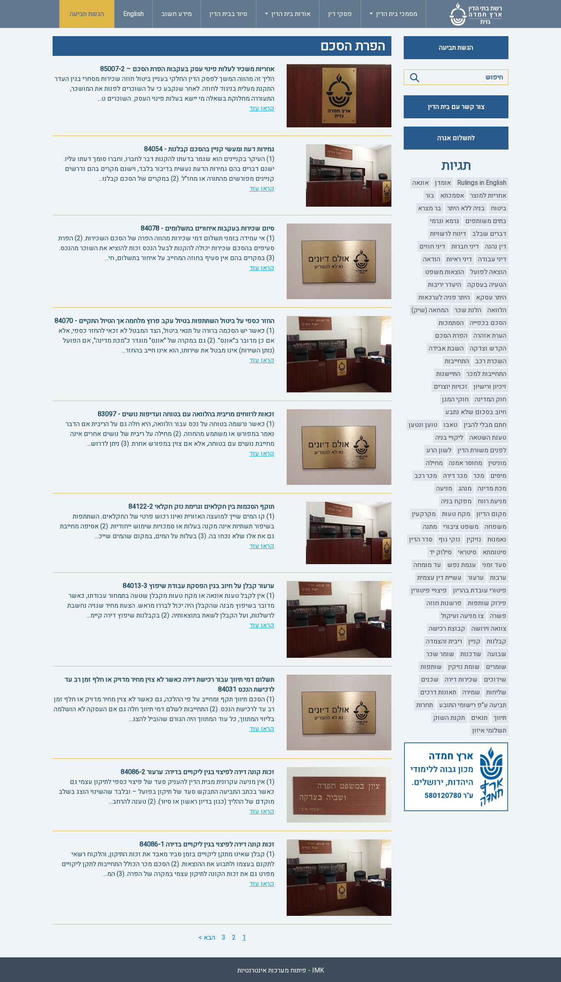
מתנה (430, 527)
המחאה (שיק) (430, 310)
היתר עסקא (491, 297)
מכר (479, 476)
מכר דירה (455, 476)
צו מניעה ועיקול (462, 616)
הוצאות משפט (444, 272)
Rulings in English (481, 183)
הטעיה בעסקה (486, 285)
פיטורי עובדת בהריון (479, 590)
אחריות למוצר (488, 196)
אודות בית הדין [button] (290, 14)
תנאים (479, 718)
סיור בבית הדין (228, 14)
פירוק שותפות (487, 603)
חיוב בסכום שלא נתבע (475, 412)
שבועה (496, 654)
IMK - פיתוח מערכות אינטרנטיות (280, 970)
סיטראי (467, 552)
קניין (474, 641)
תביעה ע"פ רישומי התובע (472, 705)
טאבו (451, 425)
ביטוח (498, 208)
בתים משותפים (485, 221)
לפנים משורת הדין (482, 450)
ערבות (498, 578)
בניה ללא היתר (466, 208)
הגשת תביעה (87, 14)
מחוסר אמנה (465, 463)
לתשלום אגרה (456, 138)
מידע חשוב (176, 14)
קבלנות (496, 641)
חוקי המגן (455, 399)
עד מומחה (427, 565)
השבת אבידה (446, 348)
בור (429, 196)
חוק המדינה (490, 399)
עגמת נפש (461, 565)
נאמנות (496, 539)
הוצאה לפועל (488, 272)
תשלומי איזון (489, 730)
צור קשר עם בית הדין (456, 107)
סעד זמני (494, 565)
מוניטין (497, 463)
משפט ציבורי (460, 527)
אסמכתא (452, 196)
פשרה (498, 616)
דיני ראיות (459, 259)
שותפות (431, 667)
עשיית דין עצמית (439, 578)
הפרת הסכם (451, 336)
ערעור (476, 578)
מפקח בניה (456, 501)
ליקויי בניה (449, 438)
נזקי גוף (449, 539)
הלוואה (496, 310)
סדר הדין (420, 539)
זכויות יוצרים (450, 387)
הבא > (206, 938)
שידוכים (495, 680)
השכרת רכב (490, 361)
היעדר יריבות (444, 285)
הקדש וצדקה (488, 348)
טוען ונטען (423, 425)
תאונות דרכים (438, 692)
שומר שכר (440, 654)
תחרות (424, 705)
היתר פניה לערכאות (444, 297)
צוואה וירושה (488, 629)
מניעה (444, 488)
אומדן (443, 183)
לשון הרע (438, 450)
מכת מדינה (492, 488)
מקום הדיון (491, 514)
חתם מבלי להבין (485, 425)
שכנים (430, 680)
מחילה (434, 463)
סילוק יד (440, 552)
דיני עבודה (492, 259)
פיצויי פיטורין (429, 590)
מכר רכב (425, 476)
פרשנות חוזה (444, 603)
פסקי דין (340, 14)
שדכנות (470, 654)
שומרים (496, 667)
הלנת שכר (468, 310)
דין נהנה (495, 246)
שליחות (496, 692)
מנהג (464, 488)
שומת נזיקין (464, 667)
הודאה (431, 259)
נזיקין (474, 539)
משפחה (495, 527)
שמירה (471, 692)
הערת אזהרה (490, 336)
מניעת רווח (492, 501)
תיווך (500, 718)
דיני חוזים (432, 246)
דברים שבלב (489, 234)
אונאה (420, 183)
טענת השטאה (487, 438)
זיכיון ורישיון (490, 387)
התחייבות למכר (486, 374)
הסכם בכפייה (488, 323)
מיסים (498, 476)
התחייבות (457, 361)
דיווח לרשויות (448, 234)
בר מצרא (429, 208)
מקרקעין (424, 514)
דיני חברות (465, 246)
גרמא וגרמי (444, 221)
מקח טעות (456, 514)
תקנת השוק (449, 718)
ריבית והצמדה (444, 641)
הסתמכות (451, 323)
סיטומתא (494, 552)
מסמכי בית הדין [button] (396, 14)
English (133, 14)
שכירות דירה (461, 680)
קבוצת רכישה (447, 629)
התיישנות (448, 374)
